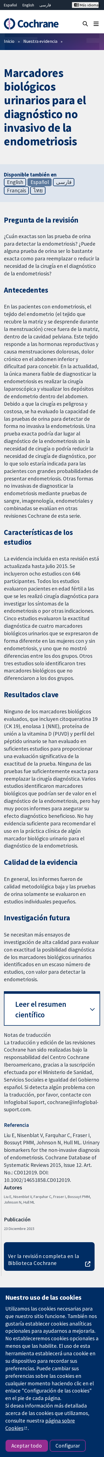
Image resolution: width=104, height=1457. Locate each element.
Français (16, 190)
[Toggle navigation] (96, 23)
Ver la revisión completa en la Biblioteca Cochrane (43, 1259)
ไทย (38, 190)
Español (10, 5)
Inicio (9, 41)
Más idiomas (89, 5)
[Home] (31, 23)
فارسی (45, 5)
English (28, 5)
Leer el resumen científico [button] (40, 1009)
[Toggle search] (85, 23)
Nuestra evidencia (40, 41)
